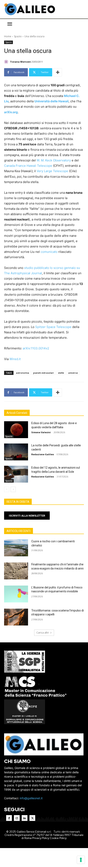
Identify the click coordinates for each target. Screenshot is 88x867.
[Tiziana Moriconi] (6, 62)
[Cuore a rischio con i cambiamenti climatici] (16, 547)
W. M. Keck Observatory (54, 160)
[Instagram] (17, 818)
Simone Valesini (41, 432)
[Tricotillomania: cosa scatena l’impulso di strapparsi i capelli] (16, 617)
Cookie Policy (58, 838)
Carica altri (42, 632)
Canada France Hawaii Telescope (28, 166)
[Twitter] (32, 818)
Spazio (18, 36)
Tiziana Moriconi (20, 61)
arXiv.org (11, 112)
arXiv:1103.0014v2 (36, 348)
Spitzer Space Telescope (53, 327)
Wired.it (15, 359)
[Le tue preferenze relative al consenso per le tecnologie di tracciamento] (81, 860)
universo (73, 372)
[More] (57, 72)
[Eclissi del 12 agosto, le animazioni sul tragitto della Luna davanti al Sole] (16, 474)
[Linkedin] (24, 818)
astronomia (22, 372)
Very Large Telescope (52, 171)
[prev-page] (6, 489)
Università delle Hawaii (51, 101)
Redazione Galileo (42, 454)
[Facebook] (9, 818)
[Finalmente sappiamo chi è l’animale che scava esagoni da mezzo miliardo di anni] (16, 570)
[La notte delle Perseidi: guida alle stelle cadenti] (16, 451)
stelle (61, 372)
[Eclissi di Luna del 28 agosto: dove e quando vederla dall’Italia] (16, 429)
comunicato (49, 252)
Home (7, 36)
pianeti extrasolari (43, 372)
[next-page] (13, 489)
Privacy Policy (40, 838)
